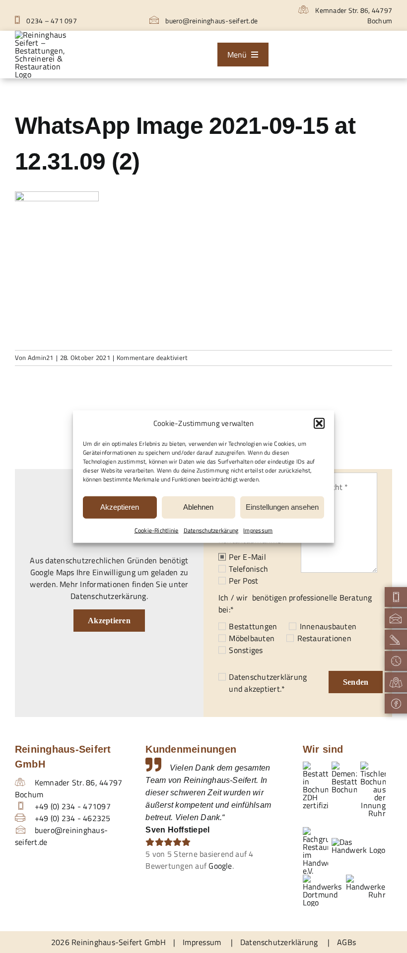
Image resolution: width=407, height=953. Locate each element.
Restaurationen (324, 638)
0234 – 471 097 (51, 20)
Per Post (243, 581)
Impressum (257, 530)
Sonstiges (246, 650)
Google (220, 866)
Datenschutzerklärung (268, 677)
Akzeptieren (119, 507)
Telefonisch (248, 569)
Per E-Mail (247, 557)
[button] (319, 423)
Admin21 (41, 357)
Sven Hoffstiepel (177, 830)
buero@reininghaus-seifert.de (211, 20)
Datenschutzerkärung (211, 530)
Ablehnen (198, 507)
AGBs (346, 942)
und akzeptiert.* (268, 683)
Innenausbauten (328, 626)
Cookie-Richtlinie (157, 530)
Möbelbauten (251, 638)
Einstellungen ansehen (282, 507)
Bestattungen (253, 626)
